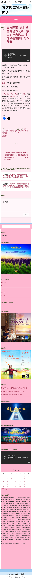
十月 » (6, 489)
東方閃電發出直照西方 (15, 10)
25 (3, 487)
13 (11, 481)
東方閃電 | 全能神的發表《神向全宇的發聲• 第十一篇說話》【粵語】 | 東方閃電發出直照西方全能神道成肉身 (16, 176)
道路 (7, 131)
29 (20, 487)
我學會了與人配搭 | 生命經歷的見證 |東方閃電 (22, 155)
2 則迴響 (4, 136)
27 (11, 487)
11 (3, 481)
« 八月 (2, 489)
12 (7, 481)
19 (7, 484)
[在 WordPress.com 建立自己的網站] (16, 2)
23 (24, 484)
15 (20, 481)
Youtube (3, 292)
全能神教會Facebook (7, 302)
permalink (17, 133)
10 (28, 479)
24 (28, 484)
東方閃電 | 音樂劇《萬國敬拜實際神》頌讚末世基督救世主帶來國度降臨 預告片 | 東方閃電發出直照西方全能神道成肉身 (16, 186)
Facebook (3, 282)
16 (24, 481)
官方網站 (3, 295)
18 (3, 484)
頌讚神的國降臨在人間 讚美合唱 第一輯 (12, 391)
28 (15, 487)
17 (28, 481)
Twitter (3, 289)
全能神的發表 (13, 131)
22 (20, 484)
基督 (26, 131)
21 (15, 484)
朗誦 (25, 129)
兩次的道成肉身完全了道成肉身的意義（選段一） (14, 388)
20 (11, 484)
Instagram (4, 286)
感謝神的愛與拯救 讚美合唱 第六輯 (11, 395)
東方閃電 (6, 94)
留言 (26, 214)
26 (7, 487)
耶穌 (24, 94)
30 (24, 487)
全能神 (13, 96)
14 (15, 481)
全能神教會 (14, 94)
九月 (2, 27)
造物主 (4, 83)
